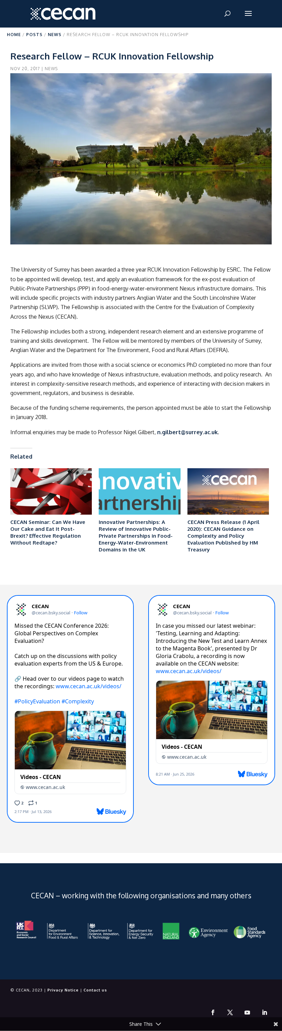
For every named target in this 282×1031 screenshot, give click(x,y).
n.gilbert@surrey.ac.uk (187, 432)
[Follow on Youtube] (247, 1012)
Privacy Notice (63, 990)
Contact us (95, 990)
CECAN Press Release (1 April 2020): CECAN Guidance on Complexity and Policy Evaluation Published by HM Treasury (223, 536)
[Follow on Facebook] (213, 1012)
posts (34, 34)
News (55, 34)
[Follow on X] (230, 1012)
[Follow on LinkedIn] (264, 1012)
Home (14, 34)
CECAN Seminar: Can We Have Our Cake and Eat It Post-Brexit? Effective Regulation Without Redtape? (47, 532)
